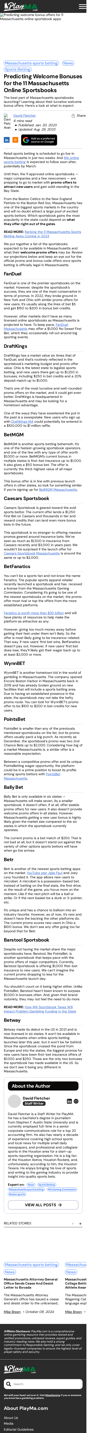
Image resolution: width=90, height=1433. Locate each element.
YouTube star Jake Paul (44, 873)
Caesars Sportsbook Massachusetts (32, 553)
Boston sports (17, 1194)
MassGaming (52, 1395)
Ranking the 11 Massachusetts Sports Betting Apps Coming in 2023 (42, 234)
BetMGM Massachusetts (58, 489)
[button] (82, 6)
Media (8, 1424)
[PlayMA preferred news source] (39, 140)
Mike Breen (12, 1312)
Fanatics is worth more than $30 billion (34, 613)
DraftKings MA (22, 421)
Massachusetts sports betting (31, 63)
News (68, 63)
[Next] (80, 1223)
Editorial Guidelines (19, 1430)
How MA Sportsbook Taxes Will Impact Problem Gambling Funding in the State (40, 1009)
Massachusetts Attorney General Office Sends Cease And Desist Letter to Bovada (31, 1283)
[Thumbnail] (31, 1245)
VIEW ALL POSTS (40, 1204)
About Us (11, 1418)
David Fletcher (24, 115)
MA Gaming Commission (62, 1189)
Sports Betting (17, 69)
